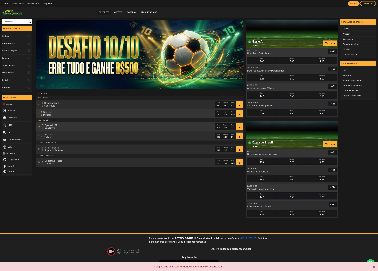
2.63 (322, 60)
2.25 (262, 77)
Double (346, 29)
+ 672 (332, 51)
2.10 (262, 112)
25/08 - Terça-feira (352, 80)
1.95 (262, 161)
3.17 (232, 126)
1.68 (225, 149)
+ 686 (332, 152)
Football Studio (350, 54)
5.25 (322, 195)
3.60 (292, 95)
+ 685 (332, 69)
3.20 (292, 112)
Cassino (131, 12)
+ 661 (332, 204)
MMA (9, 125)
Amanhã (347, 75)
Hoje (345, 70)
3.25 (322, 213)
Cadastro (368, 4)
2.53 (225, 135)
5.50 (322, 95)
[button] (51, 54)
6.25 (322, 178)
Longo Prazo (13, 159)
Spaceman (348, 39)
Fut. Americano (14, 140)
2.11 (225, 126)
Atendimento (18, 3)
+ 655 (332, 104)
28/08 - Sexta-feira (352, 96)
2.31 (218, 126)
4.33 (322, 161)
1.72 (232, 104)
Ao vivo (118, 12)
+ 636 (332, 86)
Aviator (346, 34)
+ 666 (332, 170)
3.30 (225, 113)
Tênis (10, 132)
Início (6, 3)
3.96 (232, 135)
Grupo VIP (47, 3)
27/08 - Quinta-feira (352, 90)
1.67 (262, 195)
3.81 (218, 104)
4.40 (233, 113)
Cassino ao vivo (149, 12)
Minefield (347, 49)
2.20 (225, 162)
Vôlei (9, 147)
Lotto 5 (9, 166)
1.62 (262, 95)
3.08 (233, 162)
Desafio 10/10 (33, 3)
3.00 (262, 60)
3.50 (322, 112)
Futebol (11, 110)
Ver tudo (330, 43)
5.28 (218, 149)
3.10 (292, 213)
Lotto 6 (9, 172)
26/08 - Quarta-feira (352, 85)
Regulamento (189, 257)
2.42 (232, 149)
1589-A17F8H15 (247, 238)
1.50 (262, 178)
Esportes (104, 12)
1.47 (218, 113)
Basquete (12, 118)
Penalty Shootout (351, 44)
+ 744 (332, 187)
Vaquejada (10, 153)
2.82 (225, 104)
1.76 (218, 135)
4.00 (292, 178)
